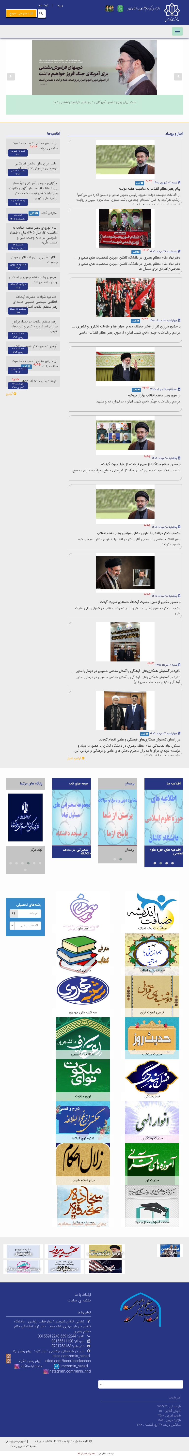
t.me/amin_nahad (73, 1366)
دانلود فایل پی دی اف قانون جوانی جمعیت (34, 260)
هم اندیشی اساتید (152, 971)
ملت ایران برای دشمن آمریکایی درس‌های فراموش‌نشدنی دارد (36, 166)
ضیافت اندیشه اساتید (152, 929)
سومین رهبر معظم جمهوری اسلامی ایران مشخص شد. (33, 279)
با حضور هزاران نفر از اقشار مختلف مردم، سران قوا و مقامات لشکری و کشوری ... (126, 326)
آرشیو (10, 394)
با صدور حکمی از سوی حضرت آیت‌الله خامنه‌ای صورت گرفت (140, 602)
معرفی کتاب (49, 213)
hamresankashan (77, 1361)
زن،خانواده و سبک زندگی (23, 1269)
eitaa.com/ (54, 1361)
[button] (21, 13)
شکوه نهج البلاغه (83, 1138)
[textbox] (27, 925)
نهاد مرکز (36, 850)
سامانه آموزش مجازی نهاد (152, 1222)
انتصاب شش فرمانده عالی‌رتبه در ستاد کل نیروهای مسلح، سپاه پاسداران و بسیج (126, 470)
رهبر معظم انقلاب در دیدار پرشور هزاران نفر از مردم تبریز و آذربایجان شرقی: (34, 327)
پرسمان (130, 850)
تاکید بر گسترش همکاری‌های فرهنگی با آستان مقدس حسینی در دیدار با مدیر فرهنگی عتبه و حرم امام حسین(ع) (128, 680)
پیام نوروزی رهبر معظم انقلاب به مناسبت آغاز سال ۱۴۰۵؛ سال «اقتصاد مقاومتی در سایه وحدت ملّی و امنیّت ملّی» (34, 235)
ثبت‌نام (43, 5)
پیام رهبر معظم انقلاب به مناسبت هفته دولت (149, 188)
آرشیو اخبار (74, 758)
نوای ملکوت (83, 1096)
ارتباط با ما (83, 1295)
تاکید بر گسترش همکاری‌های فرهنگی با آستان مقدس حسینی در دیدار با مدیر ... (126, 671)
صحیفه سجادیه (83, 1222)
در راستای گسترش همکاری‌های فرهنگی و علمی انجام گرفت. (139, 739)
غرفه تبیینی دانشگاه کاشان (39, 381)
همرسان (83, 929)
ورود (60, 5)
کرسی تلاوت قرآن (152, 1013)
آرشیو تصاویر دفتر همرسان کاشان (35, 346)
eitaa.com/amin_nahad (71, 1356)
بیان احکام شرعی (83, 1180)
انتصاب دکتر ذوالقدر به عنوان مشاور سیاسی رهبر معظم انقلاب (138, 533)
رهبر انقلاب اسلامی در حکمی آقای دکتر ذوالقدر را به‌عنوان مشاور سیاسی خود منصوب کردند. (128, 542)
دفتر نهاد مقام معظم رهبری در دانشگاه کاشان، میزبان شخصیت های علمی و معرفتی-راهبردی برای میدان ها (129, 266)
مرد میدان (64, 1254)
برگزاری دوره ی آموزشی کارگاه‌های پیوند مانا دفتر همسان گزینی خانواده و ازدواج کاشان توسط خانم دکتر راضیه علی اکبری (33, 190)
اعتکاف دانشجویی (83, 1054)
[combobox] (25, 925)
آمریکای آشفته (105, 1269)
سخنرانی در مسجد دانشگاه (77, 852)
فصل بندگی (152, 1096)
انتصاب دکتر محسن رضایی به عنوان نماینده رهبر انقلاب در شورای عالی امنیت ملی (127, 611)
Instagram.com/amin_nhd (69, 1372)
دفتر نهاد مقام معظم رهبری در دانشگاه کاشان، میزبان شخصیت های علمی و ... (127, 257)
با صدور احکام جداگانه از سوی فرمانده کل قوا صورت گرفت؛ (140, 464)
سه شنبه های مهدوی (83, 1013)
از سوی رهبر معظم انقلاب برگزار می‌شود (153, 395)
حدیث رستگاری (152, 1138)
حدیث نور (152, 1180)
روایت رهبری (23, 1254)
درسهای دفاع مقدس (64, 1269)
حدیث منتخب (152, 1054)
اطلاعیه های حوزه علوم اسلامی (166, 852)
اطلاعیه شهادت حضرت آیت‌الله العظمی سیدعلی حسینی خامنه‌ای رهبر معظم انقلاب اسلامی (35, 302)
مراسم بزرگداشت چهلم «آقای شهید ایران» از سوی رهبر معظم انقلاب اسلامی (129, 332)
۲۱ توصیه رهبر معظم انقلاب (105, 1254)
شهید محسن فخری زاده (170, 1251)
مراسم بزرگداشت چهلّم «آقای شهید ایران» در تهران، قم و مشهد (138, 401)
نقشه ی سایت (79, 1300)
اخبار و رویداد (174, 134)
